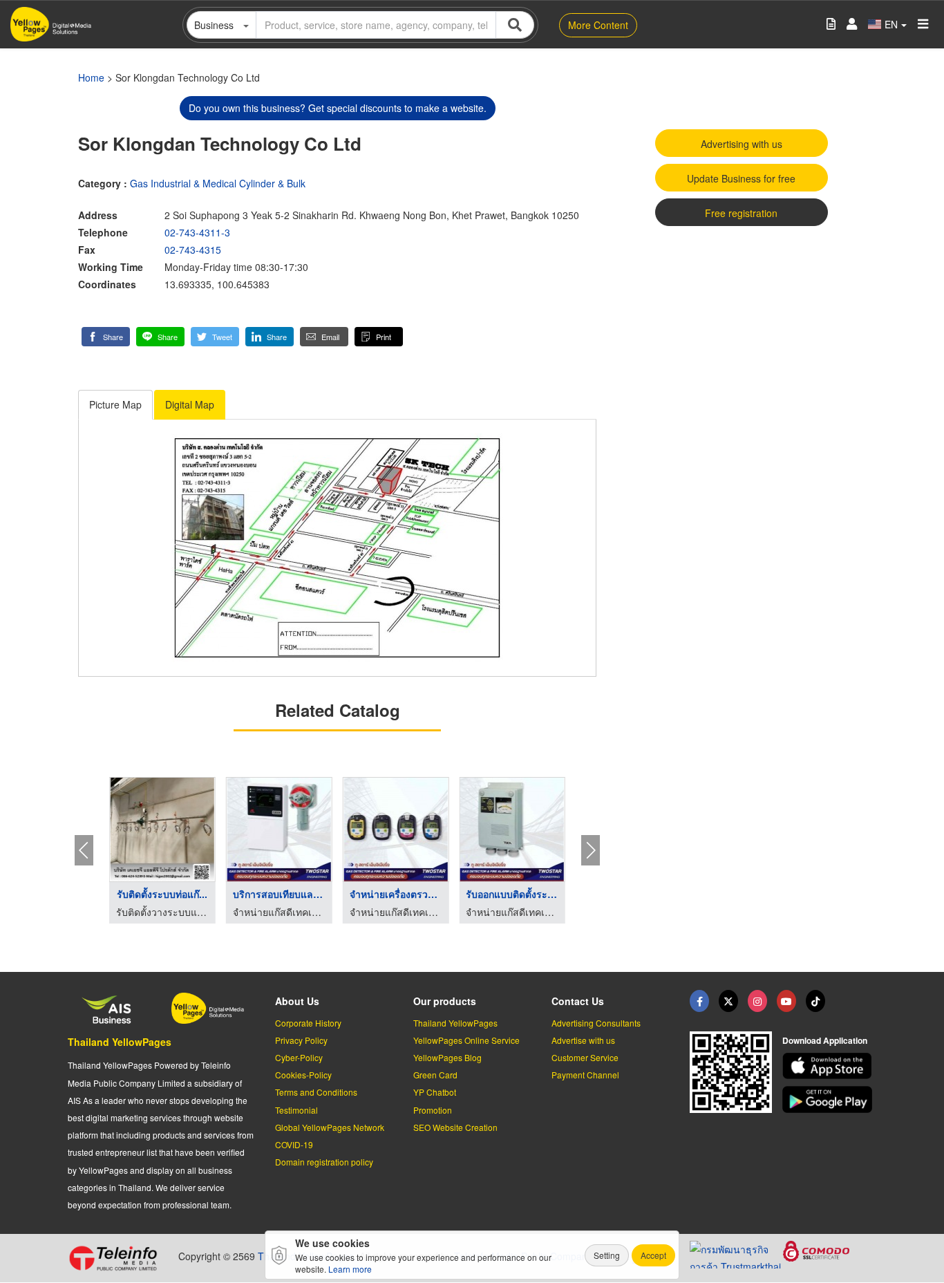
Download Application (824, 1040)
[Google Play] (829, 1099)
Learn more (350, 1269)
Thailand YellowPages (119, 1042)
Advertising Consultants (596, 1023)
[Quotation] (831, 24)
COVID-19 (294, 1144)
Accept (653, 1255)
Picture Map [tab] (115, 404)
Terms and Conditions (316, 1092)
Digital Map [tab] (189, 404)
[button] (106, 336)
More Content (598, 25)
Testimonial (296, 1110)
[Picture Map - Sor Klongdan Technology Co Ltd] (337, 547)
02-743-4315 (192, 249)
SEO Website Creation (455, 1127)
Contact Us (577, 1001)
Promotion (432, 1110)
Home (91, 77)
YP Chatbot (434, 1092)
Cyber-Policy (299, 1057)
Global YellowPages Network (329, 1127)
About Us (297, 1001)
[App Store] (829, 1066)
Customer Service (585, 1057)
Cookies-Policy (303, 1074)
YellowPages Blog (447, 1057)
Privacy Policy (301, 1040)
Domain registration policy (324, 1162)
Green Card (435, 1074)
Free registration (741, 213)
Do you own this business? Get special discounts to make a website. (338, 108)
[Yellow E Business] (699, 1001)
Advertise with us (583, 1040)
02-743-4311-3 (197, 232)
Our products (444, 1001)
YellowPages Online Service (466, 1040)
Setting (607, 1255)
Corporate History (308, 1023)
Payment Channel (585, 1074)
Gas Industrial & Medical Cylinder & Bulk (217, 183)
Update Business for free (741, 178)
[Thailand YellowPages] (728, 1001)
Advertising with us (741, 144)
